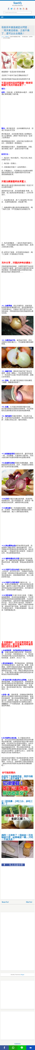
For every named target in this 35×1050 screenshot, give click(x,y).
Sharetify (17, 3)
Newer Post (5, 902)
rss (23, 8)
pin (17, 8)
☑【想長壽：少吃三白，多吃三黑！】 (17, 802)
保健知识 (7, 36)
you (26, 8)
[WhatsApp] (13, 1047)
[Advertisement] (16, 45)
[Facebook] (4, 1047)
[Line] (22, 1047)
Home (2, 36)
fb (8, 8)
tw (11, 8)
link (20, 8)
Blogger (22, 974)
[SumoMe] (30, 1047)
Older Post (29, 902)
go (14, 8)
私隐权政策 (17, 1043)
